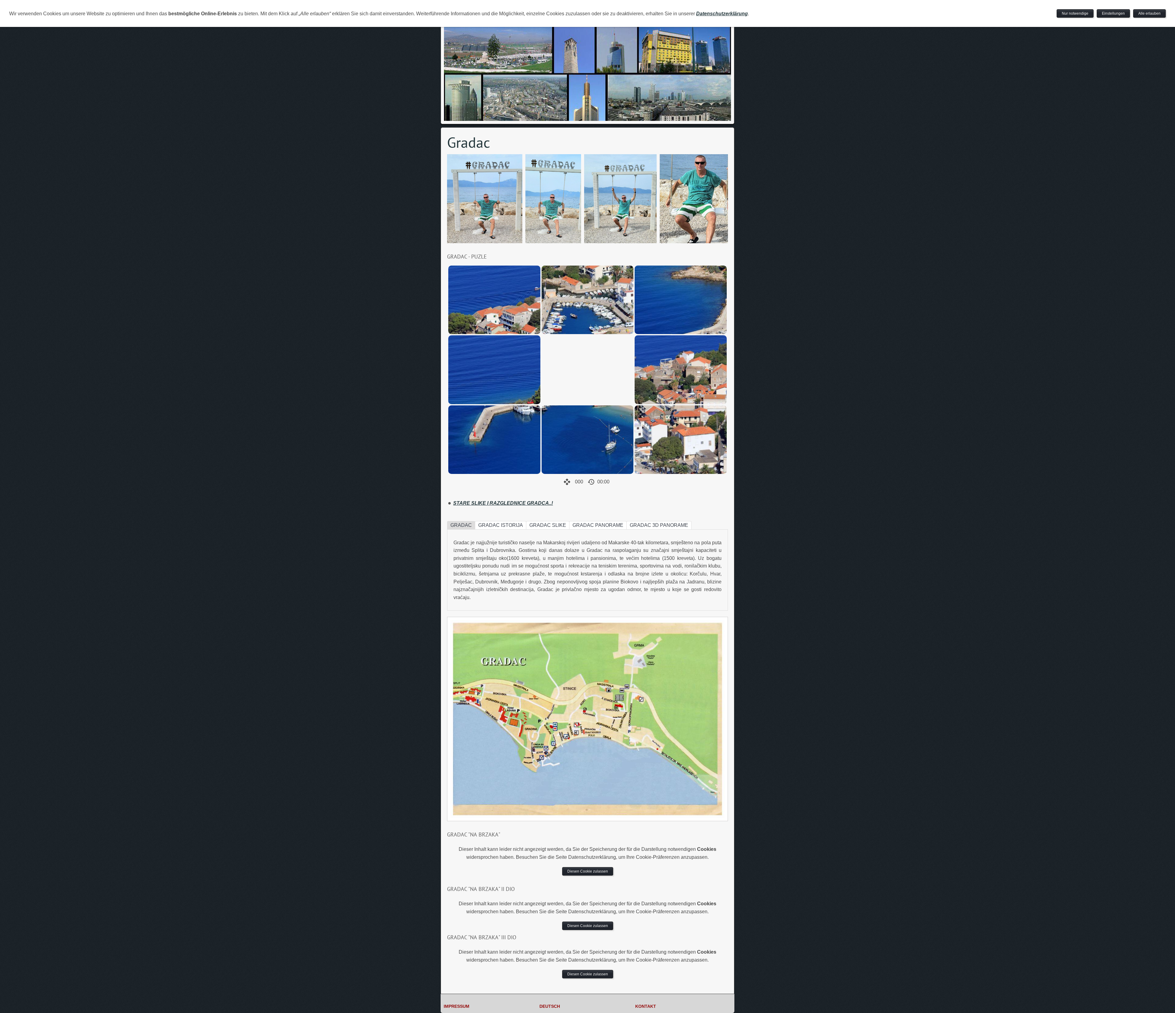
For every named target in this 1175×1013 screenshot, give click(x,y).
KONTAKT (645, 1006)
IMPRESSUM (456, 1006)
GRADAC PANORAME (598, 525)
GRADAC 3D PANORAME (659, 525)
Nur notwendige (1075, 13)
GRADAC (461, 525)
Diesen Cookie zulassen (587, 871)
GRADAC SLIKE (547, 525)
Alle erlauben (1149, 13)
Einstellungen (1113, 13)
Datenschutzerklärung (722, 13)
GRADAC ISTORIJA (500, 525)
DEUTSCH (549, 1006)
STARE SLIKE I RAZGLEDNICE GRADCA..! (503, 503)
